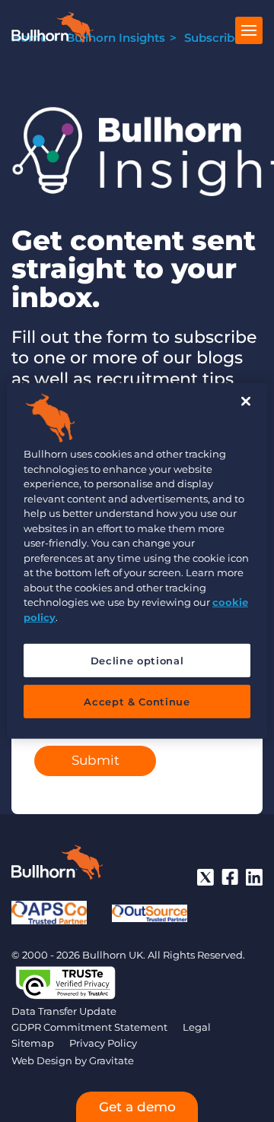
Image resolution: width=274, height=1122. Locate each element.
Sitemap (32, 1043)
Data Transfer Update (63, 1011)
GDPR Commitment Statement (89, 1027)
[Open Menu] (249, 30)
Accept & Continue (137, 702)
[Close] (246, 401)
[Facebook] (229, 877)
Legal (197, 1027)
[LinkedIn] (254, 877)
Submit (95, 760)
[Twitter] (205, 877)
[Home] (52, 38)
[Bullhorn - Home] (57, 865)
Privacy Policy (103, 1043)
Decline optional (137, 660)
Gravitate (111, 1060)
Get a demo (137, 1106)
